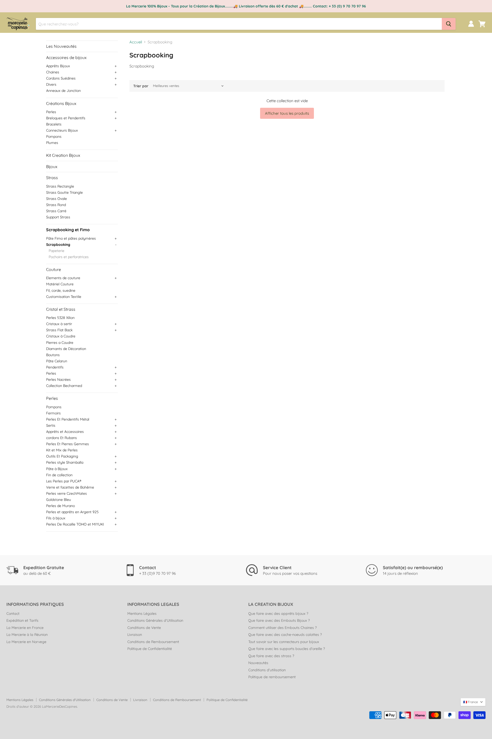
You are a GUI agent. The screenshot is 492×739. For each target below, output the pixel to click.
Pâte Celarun (56, 361)
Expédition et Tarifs (22, 620)
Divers (51, 84)
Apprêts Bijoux (58, 66)
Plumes (52, 142)
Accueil (135, 42)
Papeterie (56, 250)
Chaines (52, 72)
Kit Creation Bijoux (63, 155)
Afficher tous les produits (287, 113)
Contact (12, 613)
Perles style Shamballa (64, 462)
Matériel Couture (60, 284)
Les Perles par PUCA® (63, 481)
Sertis (50, 425)
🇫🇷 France (470, 702)
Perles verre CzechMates (66, 493)
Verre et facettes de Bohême (70, 487)
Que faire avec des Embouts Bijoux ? (279, 620)
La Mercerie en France (25, 627)
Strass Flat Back (59, 330)
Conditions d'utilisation (267, 670)
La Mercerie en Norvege (26, 641)
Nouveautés (258, 662)
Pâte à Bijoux (57, 468)
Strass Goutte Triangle (64, 192)
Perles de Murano (60, 505)
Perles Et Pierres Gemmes (67, 444)
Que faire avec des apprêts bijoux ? (278, 613)
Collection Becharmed (64, 385)
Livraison (134, 634)
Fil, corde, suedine (60, 290)
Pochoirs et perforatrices (69, 257)
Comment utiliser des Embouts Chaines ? (282, 627)
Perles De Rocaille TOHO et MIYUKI (75, 524)
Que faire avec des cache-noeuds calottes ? (285, 634)
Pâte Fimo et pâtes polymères (71, 238)
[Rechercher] (449, 24)
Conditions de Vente (144, 627)
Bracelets (53, 124)
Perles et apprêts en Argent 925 (72, 512)
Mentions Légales (142, 613)
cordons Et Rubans (61, 437)
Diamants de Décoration (66, 348)
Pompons (53, 136)
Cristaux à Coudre (60, 336)
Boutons (53, 355)
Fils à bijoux (55, 518)
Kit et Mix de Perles (62, 450)
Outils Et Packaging (62, 456)
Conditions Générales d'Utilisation (155, 620)
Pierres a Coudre (59, 342)
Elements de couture (63, 278)
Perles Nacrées (58, 379)
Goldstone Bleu (58, 499)
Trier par (140, 86)
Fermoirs (53, 413)
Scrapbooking (58, 244)
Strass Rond (56, 204)
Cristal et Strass (60, 309)
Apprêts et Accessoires (65, 431)
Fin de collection (59, 475)
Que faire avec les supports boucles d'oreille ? (286, 648)
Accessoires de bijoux (66, 57)
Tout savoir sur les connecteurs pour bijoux (283, 641)
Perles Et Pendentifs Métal (67, 419)
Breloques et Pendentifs (65, 118)
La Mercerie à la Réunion (27, 634)
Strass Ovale (56, 198)
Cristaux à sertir (59, 324)
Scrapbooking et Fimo (68, 229)
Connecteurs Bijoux (62, 130)
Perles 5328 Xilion (60, 317)
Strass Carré (56, 211)
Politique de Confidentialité (149, 648)
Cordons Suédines (61, 78)
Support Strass (58, 217)
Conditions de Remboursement (153, 641)
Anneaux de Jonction (63, 90)
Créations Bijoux (61, 103)
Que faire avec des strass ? (271, 656)
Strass (52, 177)
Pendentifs (55, 367)
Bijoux (51, 166)
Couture (53, 269)
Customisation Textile (63, 296)
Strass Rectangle (60, 186)
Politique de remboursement (272, 677)
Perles (51, 112)
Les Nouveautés (61, 46)
